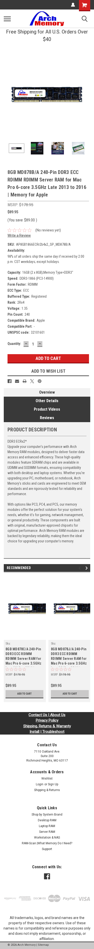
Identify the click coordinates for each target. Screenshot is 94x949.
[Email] (17, 381)
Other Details (47, 400)
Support (47, 849)
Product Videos (47, 409)
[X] (32, 381)
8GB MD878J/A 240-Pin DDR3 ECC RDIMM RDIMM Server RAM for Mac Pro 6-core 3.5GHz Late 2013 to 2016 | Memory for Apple (69, 657)
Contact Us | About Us (47, 715)
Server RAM (47, 832)
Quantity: (14, 344)
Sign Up (53, 784)
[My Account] (73, 5)
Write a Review (19, 235)
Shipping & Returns (47, 790)
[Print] (25, 381)
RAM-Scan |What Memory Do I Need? (47, 843)
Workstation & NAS (47, 837)
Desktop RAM (47, 820)
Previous (7, 93)
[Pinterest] (40, 381)
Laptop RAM (47, 826)
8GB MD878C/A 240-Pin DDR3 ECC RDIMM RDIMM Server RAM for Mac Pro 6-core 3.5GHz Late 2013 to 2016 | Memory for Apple (23, 657)
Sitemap (43, 945)
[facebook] (47, 876)
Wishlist (47, 778)
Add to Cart (24, 693)
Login (39, 784)
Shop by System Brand (47, 814)
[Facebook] (10, 381)
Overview (47, 392)
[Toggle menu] (7, 18)
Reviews (47, 417)
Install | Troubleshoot (47, 731)
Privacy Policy (47, 720)
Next (86, 93)
